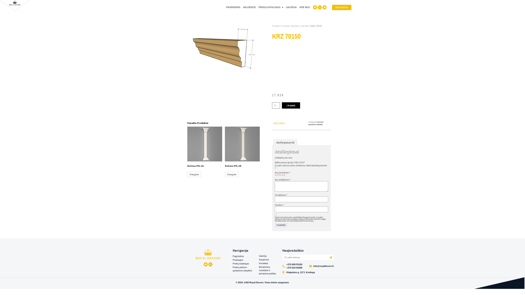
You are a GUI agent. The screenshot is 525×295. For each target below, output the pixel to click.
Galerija (291, 7)
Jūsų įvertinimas (282, 173)
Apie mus (304, 7)
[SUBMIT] (330, 257)
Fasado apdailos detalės (295, 26)
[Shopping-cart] (325, 7)
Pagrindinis (233, 7)
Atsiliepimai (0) (285, 142)
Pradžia (276, 26)
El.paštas (279, 205)
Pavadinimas (281, 195)
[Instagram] (320, 7)
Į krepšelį (291, 105)
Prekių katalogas (270, 7)
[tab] (285, 143)
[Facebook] (315, 7)
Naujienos (249, 7)
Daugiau (194, 174)
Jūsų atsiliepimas (283, 180)
